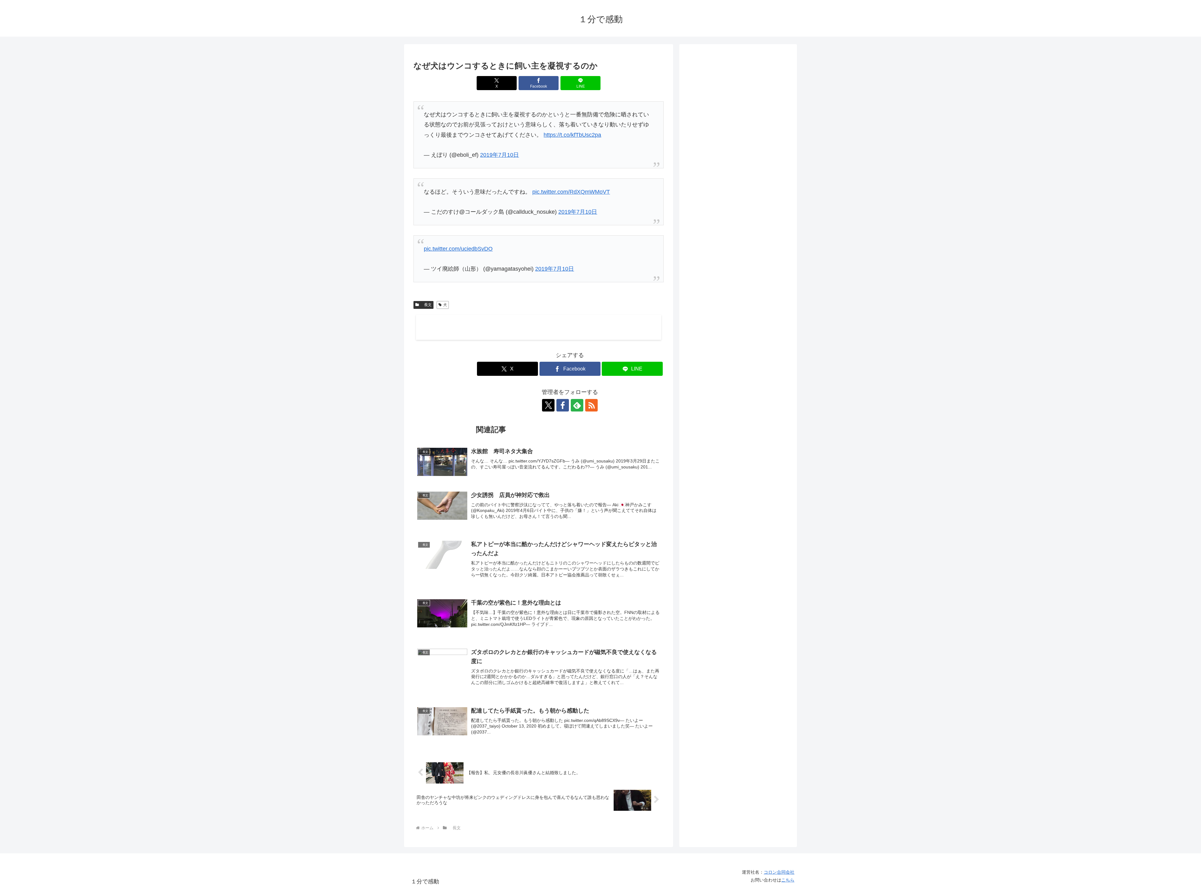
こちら (787, 879)
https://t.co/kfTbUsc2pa (572, 135)
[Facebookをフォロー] (562, 405)
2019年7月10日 (499, 155)
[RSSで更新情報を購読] (591, 405)
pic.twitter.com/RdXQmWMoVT (571, 192)
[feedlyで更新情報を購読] (577, 405)
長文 (426, 305)
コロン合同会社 (779, 872)
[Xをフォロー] (548, 405)
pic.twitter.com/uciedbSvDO (458, 249)
